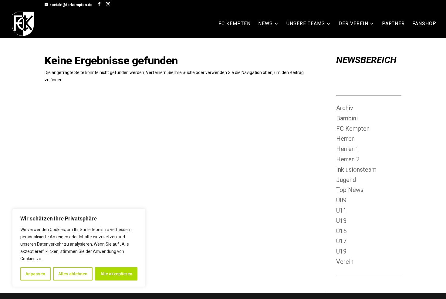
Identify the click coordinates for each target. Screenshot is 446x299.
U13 (341, 220)
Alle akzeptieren (116, 273)
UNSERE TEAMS (305, 24)
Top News (349, 189)
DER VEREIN (353, 24)
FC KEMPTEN (234, 24)
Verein (344, 261)
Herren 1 (348, 149)
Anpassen (35, 273)
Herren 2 (348, 159)
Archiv (344, 108)
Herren (345, 138)
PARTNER (393, 24)
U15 (341, 231)
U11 (341, 210)
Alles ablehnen (72, 273)
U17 (341, 241)
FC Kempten (353, 128)
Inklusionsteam (356, 169)
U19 (341, 251)
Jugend (346, 179)
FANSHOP (424, 24)
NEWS (265, 24)
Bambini (347, 118)
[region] (79, 248)
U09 (341, 200)
